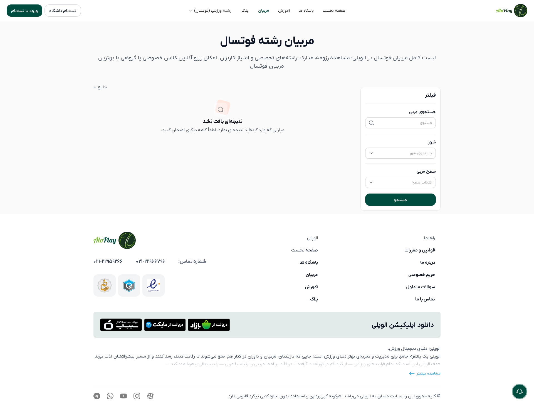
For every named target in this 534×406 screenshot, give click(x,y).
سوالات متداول (420, 287)
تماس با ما (425, 299)
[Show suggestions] (371, 153)
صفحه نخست (304, 250)
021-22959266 (108, 261)
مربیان (312, 274)
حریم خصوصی (421, 274)
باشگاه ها (309, 262)
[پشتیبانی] (519, 391)
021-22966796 (150, 261)
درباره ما (427, 262)
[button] (334, 10)
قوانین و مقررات (419, 250)
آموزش (311, 287)
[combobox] (407, 153)
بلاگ (314, 299)
